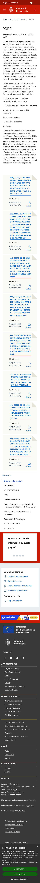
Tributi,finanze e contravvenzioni (17, 729)
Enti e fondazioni (11, 679)
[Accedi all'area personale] (31, 2)
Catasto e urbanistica (13, 711)
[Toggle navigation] (4, 9)
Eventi (7, 771)
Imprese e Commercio (13, 708)
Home (5, 19)
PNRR (6, 494)
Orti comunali (9, 485)
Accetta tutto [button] (20, 869)
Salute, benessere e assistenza (16, 736)
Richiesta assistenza (12, 831)
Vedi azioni (5, 475)
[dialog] (20, 863)
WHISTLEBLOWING (11, 490)
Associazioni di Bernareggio (14, 519)
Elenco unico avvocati (12, 523)
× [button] (37, 847)
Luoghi (7, 768)
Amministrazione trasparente (16, 842)
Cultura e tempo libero (13, 704)
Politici (7, 682)
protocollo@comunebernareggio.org (19, 805)
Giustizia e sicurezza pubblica (16, 726)
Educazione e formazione (14, 722)
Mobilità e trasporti (12, 715)
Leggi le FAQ (9, 828)
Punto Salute (9, 528)
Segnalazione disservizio (14, 824)
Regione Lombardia (10, 2)
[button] (20, 879)
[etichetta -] (23, 555)
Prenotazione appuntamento (16, 821)
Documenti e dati (11, 689)
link (9, 864)
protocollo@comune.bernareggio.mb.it (20, 800)
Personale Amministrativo (15, 686)
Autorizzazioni (10, 740)
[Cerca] (35, 9)
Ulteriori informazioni (18, 19)
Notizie (7, 751)
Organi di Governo (12, 668)
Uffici (7, 675)
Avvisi (7, 758)
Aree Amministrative (13, 672)
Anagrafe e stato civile (13, 700)
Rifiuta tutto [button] (20, 874)
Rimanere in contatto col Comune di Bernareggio (17, 513)
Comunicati (9, 754)
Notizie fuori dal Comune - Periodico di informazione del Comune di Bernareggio (19, 505)
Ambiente (8, 733)
